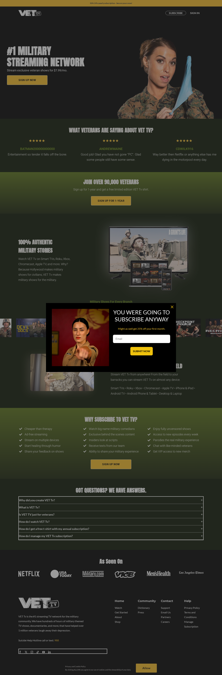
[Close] (172, 307)
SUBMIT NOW (141, 351)
